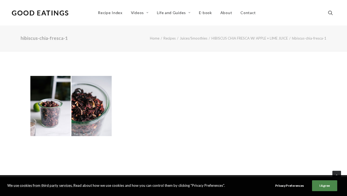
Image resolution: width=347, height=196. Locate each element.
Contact (248, 12)
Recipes (169, 38)
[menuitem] (110, 12)
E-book (205, 12)
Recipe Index (110, 12)
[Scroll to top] (336, 174)
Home (154, 38)
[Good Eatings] (39, 12)
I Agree (324, 186)
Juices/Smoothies (193, 38)
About (226, 12)
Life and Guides (171, 12)
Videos (137, 12)
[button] (333, 12)
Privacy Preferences (289, 186)
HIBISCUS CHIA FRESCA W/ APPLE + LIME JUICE (249, 38)
